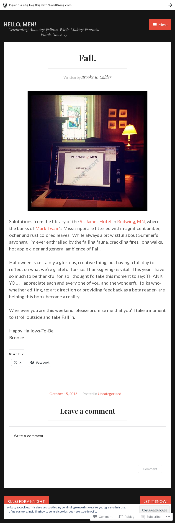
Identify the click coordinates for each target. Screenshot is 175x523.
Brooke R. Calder (96, 77)
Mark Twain (47, 228)
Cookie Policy (89, 511)
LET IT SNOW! (155, 501)
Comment (150, 469)
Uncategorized (109, 393)
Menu (162, 24)
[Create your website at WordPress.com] (87, 5)
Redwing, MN (131, 221)
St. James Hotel (95, 221)
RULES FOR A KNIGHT (26, 501)
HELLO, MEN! (20, 24)
